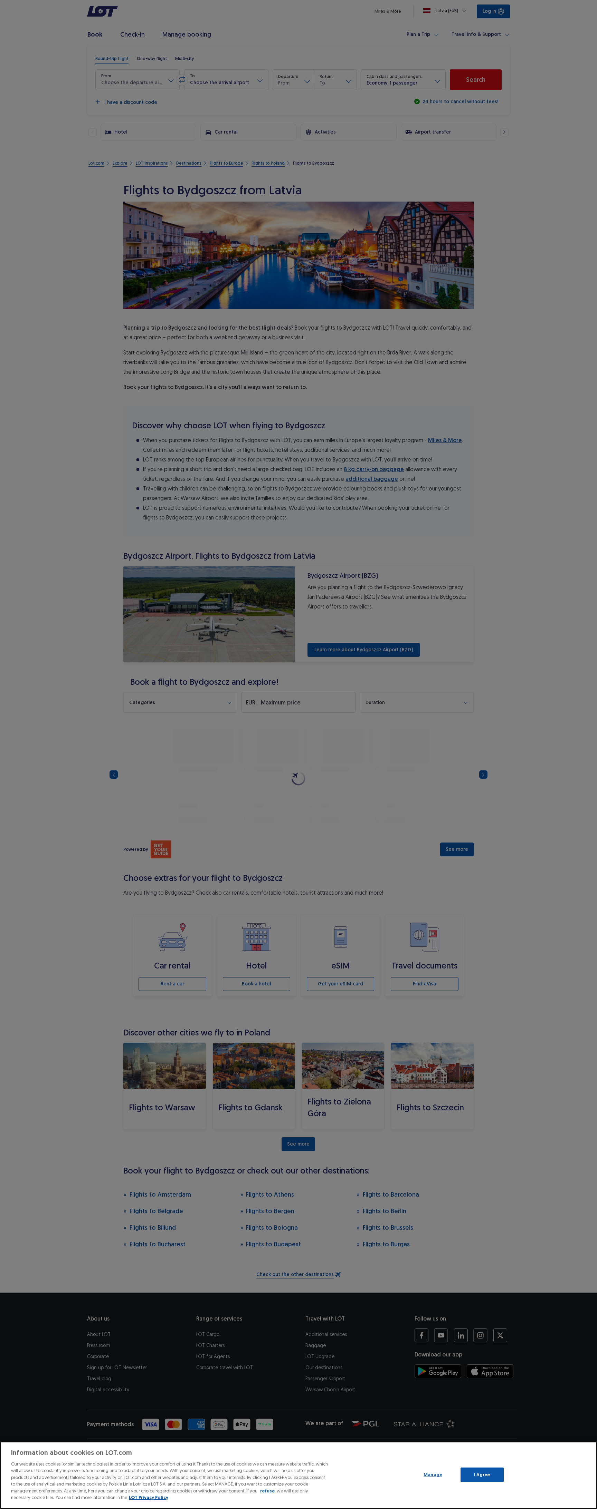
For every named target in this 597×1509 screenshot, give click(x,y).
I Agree (482, 1474)
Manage (433, 1474)
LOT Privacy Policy (148, 1497)
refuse (267, 1490)
